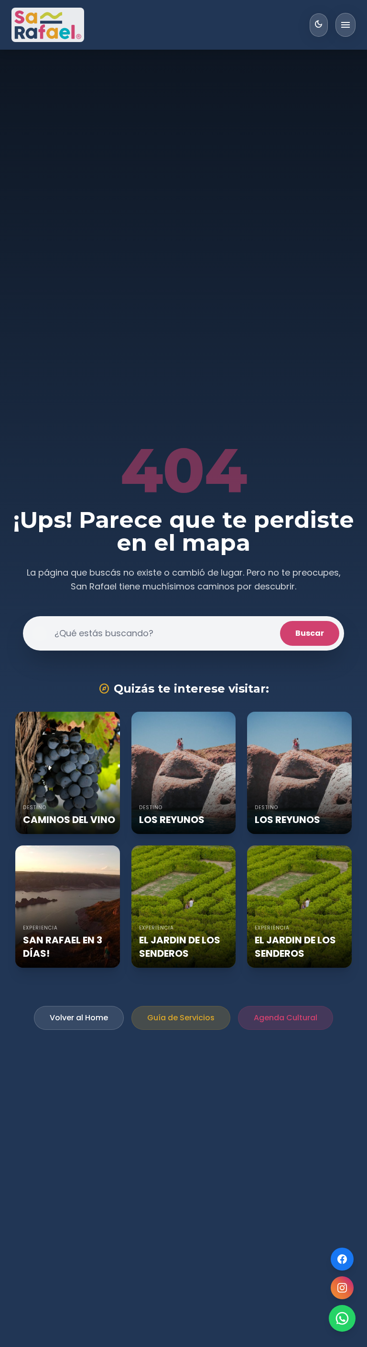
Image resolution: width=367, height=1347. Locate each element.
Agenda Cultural (285, 1017)
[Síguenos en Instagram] (342, 1287)
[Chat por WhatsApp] (342, 1318)
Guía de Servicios (181, 1017)
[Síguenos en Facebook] (342, 1259)
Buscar (309, 633)
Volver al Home (79, 1017)
